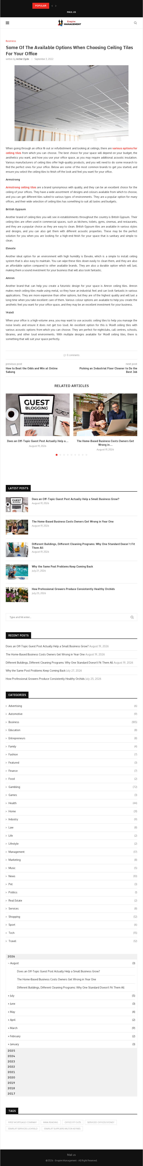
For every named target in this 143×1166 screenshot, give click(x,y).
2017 (11, 1093)
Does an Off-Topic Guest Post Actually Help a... (37, 441)
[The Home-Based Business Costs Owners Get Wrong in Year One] (105, 414)
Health (73, 803)
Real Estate (73, 900)
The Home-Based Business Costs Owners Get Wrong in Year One (73, 521)
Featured (73, 762)
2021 (11, 1072)
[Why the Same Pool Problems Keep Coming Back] (17, 572)
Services (73, 908)
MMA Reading (50, 1122)
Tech (73, 932)
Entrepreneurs (73, 738)
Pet (73, 884)
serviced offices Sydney (100, 1122)
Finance (73, 770)
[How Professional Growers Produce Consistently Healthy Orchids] (17, 594)
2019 (11, 1083)
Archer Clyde (22, 59)
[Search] (135, 22)
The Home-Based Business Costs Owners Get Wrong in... (105, 443)
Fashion (73, 754)
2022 (11, 1067)
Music (73, 868)
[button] (52, 6)
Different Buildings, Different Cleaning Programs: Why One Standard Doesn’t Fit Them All (83, 545)
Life (73, 835)
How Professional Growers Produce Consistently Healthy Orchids (73, 589)
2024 (11, 1056)
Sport (73, 924)
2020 (11, 1077)
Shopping (73, 916)
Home (73, 811)
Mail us (71, 12)
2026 (11, 956)
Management (73, 851)
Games (73, 794)
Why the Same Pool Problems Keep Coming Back (62, 566)
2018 (11, 1088)
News (73, 876)
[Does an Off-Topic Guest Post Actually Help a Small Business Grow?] (38, 414)
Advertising (73, 705)
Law (73, 827)
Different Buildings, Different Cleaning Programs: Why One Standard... (70, 5)
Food (73, 778)
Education (73, 730)
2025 (11, 1051)
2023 (11, 1061)
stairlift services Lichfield (23, 1128)
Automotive (73, 713)
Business (73, 722)
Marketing (73, 859)
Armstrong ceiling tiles (21, 187)
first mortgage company (22, 1122)
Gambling (73, 786)
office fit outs (73, 1122)
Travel (73, 941)
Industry (73, 819)
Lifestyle (73, 843)
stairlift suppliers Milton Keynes (62, 1128)
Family (73, 746)
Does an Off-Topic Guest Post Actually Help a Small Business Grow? (75, 499)
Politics (73, 892)
